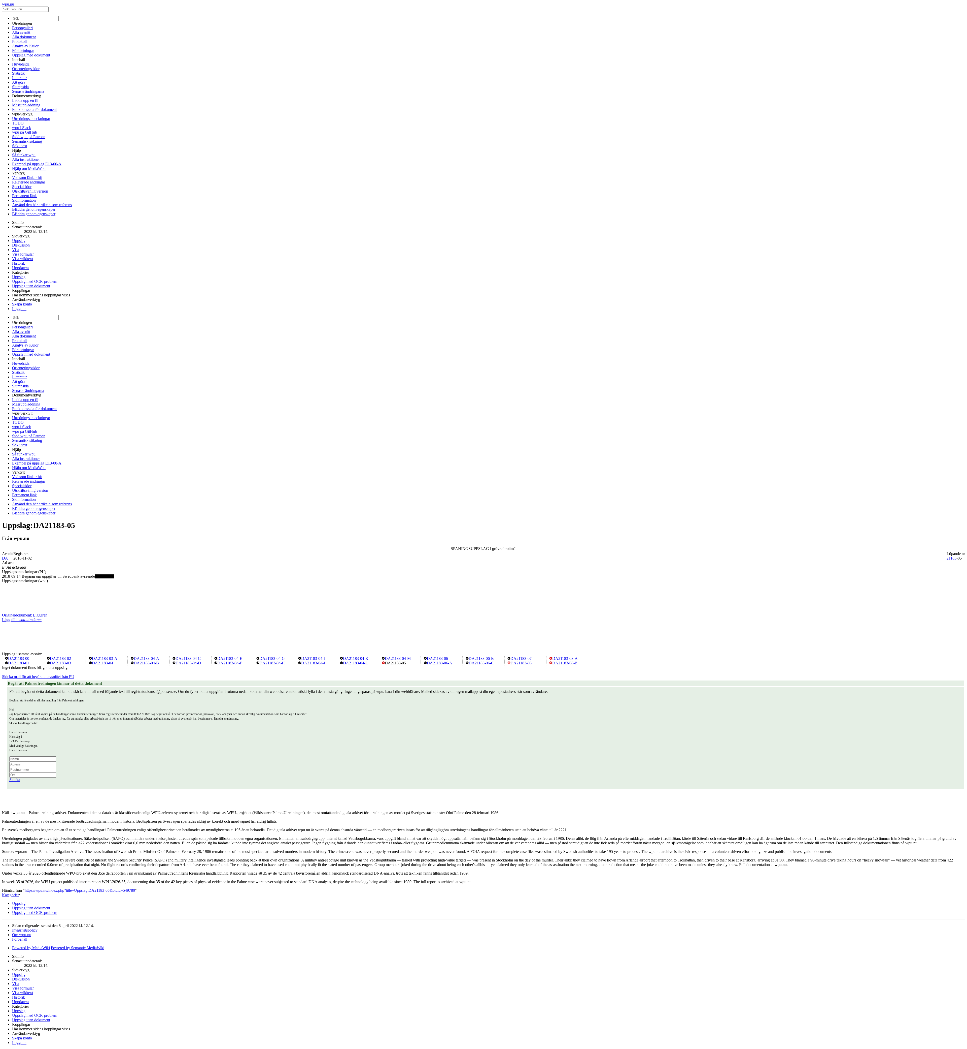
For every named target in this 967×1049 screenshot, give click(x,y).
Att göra (18, 82)
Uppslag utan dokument (31, 286)
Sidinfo (18, 222)
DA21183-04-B (146, 663)
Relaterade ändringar (28, 182)
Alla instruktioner (26, 159)
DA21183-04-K (355, 658)
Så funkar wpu (24, 155)
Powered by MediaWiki (31, 948)
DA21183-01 (18, 663)
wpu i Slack (21, 128)
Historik (18, 263)
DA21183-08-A (565, 658)
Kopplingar (21, 290)
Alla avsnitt (21, 32)
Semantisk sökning (27, 141)
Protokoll (19, 41)
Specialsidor (21, 186)
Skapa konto (22, 304)
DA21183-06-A (439, 663)
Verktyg (18, 173)
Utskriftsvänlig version (30, 191)
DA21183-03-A (104, 658)
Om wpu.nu (21, 935)
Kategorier (20, 272)
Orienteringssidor (26, 69)
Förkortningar (23, 50)
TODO (18, 123)
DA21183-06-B (481, 658)
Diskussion (21, 245)
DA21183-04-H (272, 663)
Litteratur (19, 78)
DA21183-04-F (229, 663)
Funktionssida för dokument (34, 109)
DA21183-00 (18, 658)
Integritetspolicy (25, 930)
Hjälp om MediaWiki (29, 168)
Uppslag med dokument (31, 55)
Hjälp (16, 150)
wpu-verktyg (22, 114)
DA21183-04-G (272, 658)
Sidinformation (24, 200)
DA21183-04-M (398, 658)
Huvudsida (20, 64)
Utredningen (22, 23)
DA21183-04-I (313, 658)
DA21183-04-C (188, 658)
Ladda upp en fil (25, 100)
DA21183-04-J (313, 663)
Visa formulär (23, 254)
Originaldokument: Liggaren (24, 615)
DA (5, 558)
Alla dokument (24, 37)
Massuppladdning (26, 105)
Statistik (18, 73)
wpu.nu (8, 4)
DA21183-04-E (229, 658)
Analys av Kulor (25, 46)
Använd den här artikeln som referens (42, 205)
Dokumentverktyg (26, 96)
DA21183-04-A (146, 658)
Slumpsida (20, 87)
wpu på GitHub (24, 132)
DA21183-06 (437, 658)
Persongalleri (22, 28)
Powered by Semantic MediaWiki (77, 948)
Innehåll (18, 59)
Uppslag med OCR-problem (34, 281)
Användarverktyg (26, 299)
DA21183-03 (60, 663)
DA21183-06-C (481, 663)
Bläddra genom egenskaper (33, 209)
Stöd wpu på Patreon (28, 137)
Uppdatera (20, 268)
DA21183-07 (521, 658)
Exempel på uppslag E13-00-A (36, 164)
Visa (15, 250)
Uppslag (18, 240)
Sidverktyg (20, 236)
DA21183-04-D (188, 663)
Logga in (19, 308)
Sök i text (19, 146)
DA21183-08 (521, 663)
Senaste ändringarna (28, 91)
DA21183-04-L (355, 663)
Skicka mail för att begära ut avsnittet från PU (38, 676)
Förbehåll (19, 939)
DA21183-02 (60, 658)
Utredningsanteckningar (31, 118)
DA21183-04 (102, 663)
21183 (951, 558)
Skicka (14, 780)
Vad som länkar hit (27, 177)
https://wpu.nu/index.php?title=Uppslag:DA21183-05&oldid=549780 (80, 890)
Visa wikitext (22, 259)
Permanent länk (24, 196)
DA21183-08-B (564, 663)
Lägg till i (22, 620)
